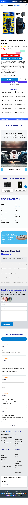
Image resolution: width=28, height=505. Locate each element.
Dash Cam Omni (18, 441)
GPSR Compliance (5, 464)
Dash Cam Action (18, 443)
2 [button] (12, 425)
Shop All (16, 434)
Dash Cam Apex (18, 439)
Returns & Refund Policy (20, 459)
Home (2, 453)
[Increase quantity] (25, 79)
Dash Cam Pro (18, 437)
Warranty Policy (18, 465)
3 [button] (14, 425)
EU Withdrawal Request (6, 466)
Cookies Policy (18, 472)
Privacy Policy (18, 461)
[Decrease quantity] (20, 79)
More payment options (14, 84)
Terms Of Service (18, 463)
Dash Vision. (11, 491)
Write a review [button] (14, 339)
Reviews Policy (18, 467)
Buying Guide (4, 457)
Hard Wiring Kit (18, 445)
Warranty (3, 459)
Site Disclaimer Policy (19, 470)
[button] (16, 425)
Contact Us (3, 462)
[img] (5, 344)
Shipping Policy (18, 456)
